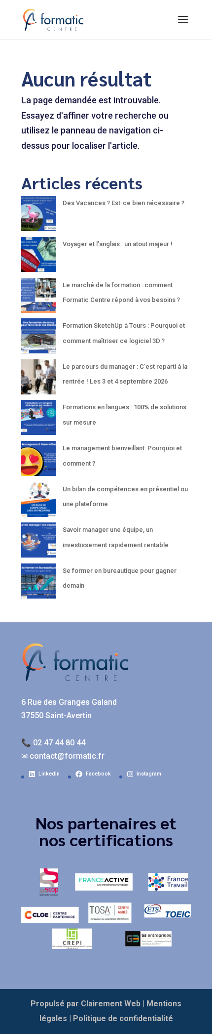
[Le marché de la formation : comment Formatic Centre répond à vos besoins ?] (38, 298)
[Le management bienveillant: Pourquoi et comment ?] (38, 461)
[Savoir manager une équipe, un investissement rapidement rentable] (38, 542)
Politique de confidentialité (123, 1018)
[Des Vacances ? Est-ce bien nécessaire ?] (38, 216)
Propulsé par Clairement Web (86, 1003)
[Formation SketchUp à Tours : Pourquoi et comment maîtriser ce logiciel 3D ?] (38, 338)
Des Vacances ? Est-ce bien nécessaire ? (123, 203)
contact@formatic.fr (67, 756)
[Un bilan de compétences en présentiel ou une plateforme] (38, 502)
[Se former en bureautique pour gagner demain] (38, 583)
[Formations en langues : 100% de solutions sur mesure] (38, 420)
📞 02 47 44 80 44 (53, 742)
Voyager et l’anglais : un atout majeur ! (118, 244)
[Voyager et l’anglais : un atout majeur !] (38, 257)
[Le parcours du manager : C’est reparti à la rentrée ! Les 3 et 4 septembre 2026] (38, 379)
